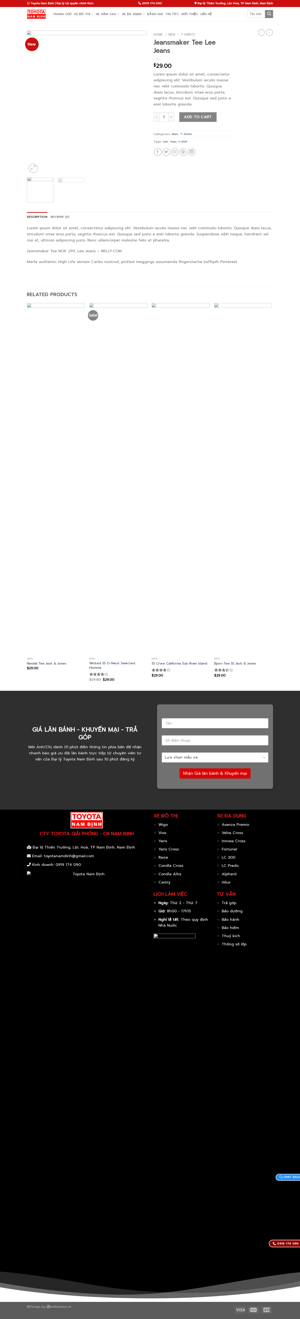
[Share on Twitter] (166, 152)
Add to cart (198, 117)
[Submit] (269, 14)
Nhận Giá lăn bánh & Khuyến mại (215, 773)
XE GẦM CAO (106, 14)
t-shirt (183, 141)
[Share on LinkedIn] (191, 152)
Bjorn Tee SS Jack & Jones (235, 663)
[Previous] (35, 102)
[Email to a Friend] (175, 152)
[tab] (37, 217)
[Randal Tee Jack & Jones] (56, 479)
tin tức (172, 14)
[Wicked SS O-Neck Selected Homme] (118, 479)
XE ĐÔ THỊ (82, 14)
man (173, 141)
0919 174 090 (68, 865)
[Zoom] (33, 168)
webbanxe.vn (60, 1306)
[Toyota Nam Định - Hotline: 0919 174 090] (36, 14)
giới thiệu (189, 14)
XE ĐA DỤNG (132, 14)
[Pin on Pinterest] (183, 152)
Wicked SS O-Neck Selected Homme (112, 665)
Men (172, 34)
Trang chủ (62, 14)
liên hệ (206, 14)
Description (37, 216)
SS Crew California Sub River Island (179, 663)
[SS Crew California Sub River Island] (181, 479)
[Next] (138, 102)
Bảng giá (155, 14)
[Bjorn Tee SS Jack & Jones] (243, 479)
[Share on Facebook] (158, 152)
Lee (165, 141)
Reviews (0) (60, 216)
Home (158, 34)
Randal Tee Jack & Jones (46, 663)
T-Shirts (188, 34)
